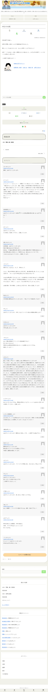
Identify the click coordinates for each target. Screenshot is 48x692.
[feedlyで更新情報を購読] (23, 126)
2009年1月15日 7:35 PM (8, 358)
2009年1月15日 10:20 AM (8, 493)
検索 (3, 569)
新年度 (4, 640)
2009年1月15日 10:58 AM (8, 475)
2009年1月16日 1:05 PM (8, 244)
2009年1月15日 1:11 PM (8, 444)
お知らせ (25, 67)
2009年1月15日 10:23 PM (8, 323)
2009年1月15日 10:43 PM (8, 310)
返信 (43, 174)
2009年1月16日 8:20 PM (8, 228)
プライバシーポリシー (24, 687)
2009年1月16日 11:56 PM (8, 181)
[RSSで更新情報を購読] (25, 126)
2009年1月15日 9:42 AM (8, 519)
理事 (3, 631)
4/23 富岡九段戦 (6, 637)
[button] (31, 33)
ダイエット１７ (6, 600)
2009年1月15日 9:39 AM (8, 539)
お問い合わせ (37, 67)
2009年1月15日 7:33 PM (8, 400)
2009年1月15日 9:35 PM (8, 339)
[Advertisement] (24, 83)
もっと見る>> (5, 605)
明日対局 (4, 590)
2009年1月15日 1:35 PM (8, 431)
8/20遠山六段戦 (6, 621)
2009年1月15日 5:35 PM (8, 415)
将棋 (4, 104)
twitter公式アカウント (19, 63)
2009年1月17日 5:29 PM (8, 168)
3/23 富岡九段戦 (6, 593)
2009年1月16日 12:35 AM (8, 297)
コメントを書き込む (24, 554)
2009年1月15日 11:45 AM (8, 462)
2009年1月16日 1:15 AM (8, 265)
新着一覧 (30, 67)
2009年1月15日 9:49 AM (8, 506)
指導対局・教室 (18, 67)
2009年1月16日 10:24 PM (8, 211)
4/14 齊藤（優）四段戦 (8, 587)
